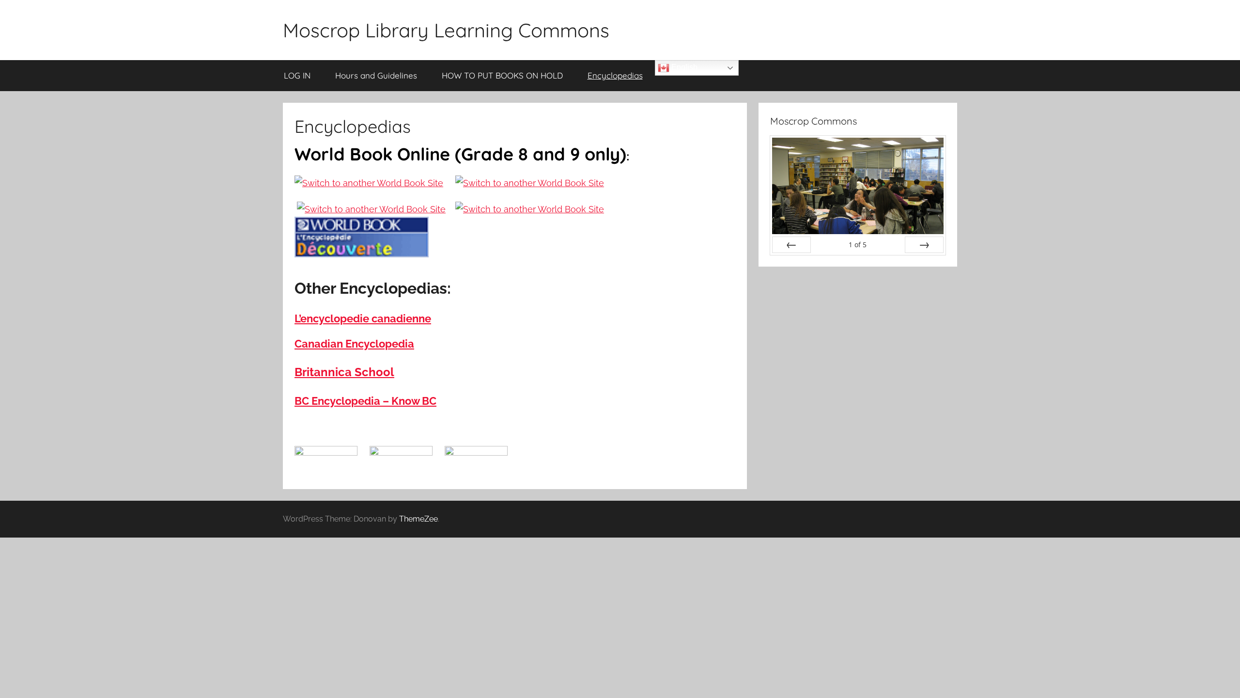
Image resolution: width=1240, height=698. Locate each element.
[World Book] (368, 183)
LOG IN (297, 75)
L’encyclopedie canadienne (362, 318)
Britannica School (344, 372)
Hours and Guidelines (376, 75)
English (683, 67)
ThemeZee (418, 519)
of (858, 244)
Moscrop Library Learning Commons (446, 30)
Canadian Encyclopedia (354, 343)
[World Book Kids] (529, 209)
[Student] (529, 183)
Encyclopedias (615, 75)
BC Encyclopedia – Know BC (365, 401)
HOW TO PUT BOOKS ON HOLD (502, 75)
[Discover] (371, 209)
